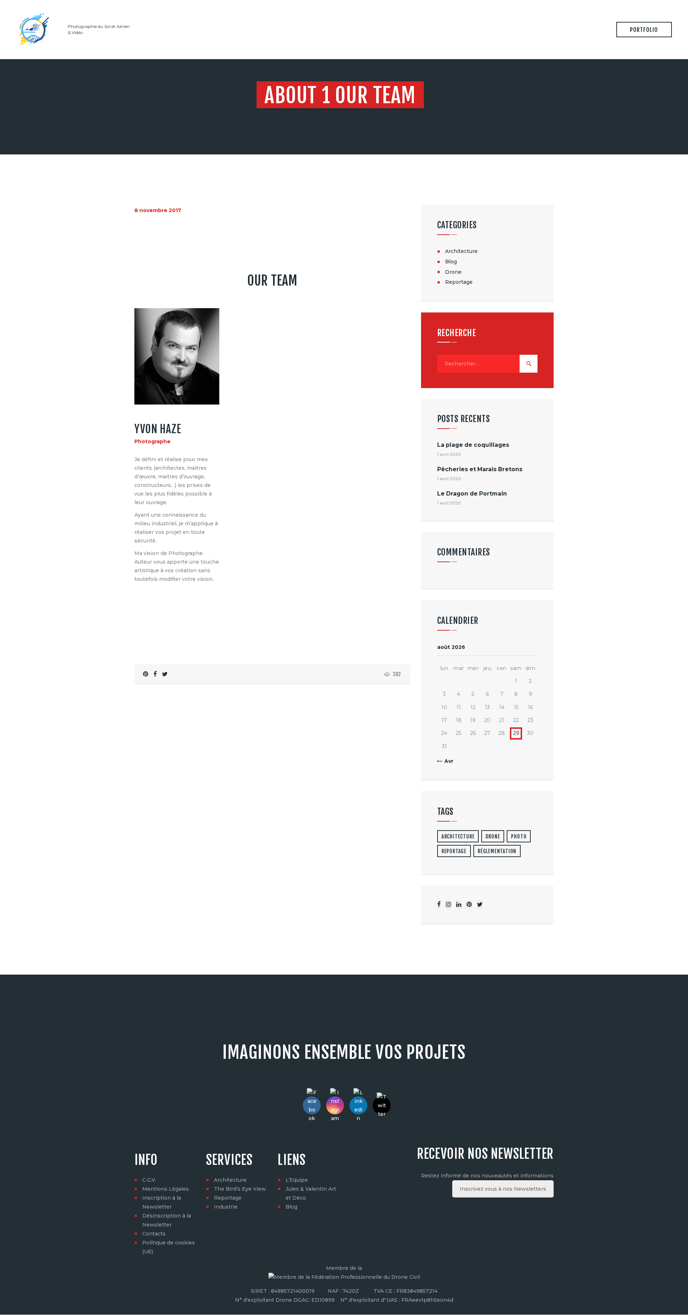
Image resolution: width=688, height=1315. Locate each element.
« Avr (446, 761)
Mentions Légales (165, 1189)
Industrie (226, 1207)
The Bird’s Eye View (240, 1189)
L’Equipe (297, 1180)
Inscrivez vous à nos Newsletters (503, 1189)
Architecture (461, 251)
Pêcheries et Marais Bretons (479, 469)
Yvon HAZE (157, 429)
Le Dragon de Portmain (472, 493)
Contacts (154, 1233)
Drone (453, 272)
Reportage (459, 282)
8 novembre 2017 (157, 210)
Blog (451, 261)
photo (518, 836)
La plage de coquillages (473, 444)
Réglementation (497, 851)
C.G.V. (149, 1180)
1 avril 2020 (449, 454)
